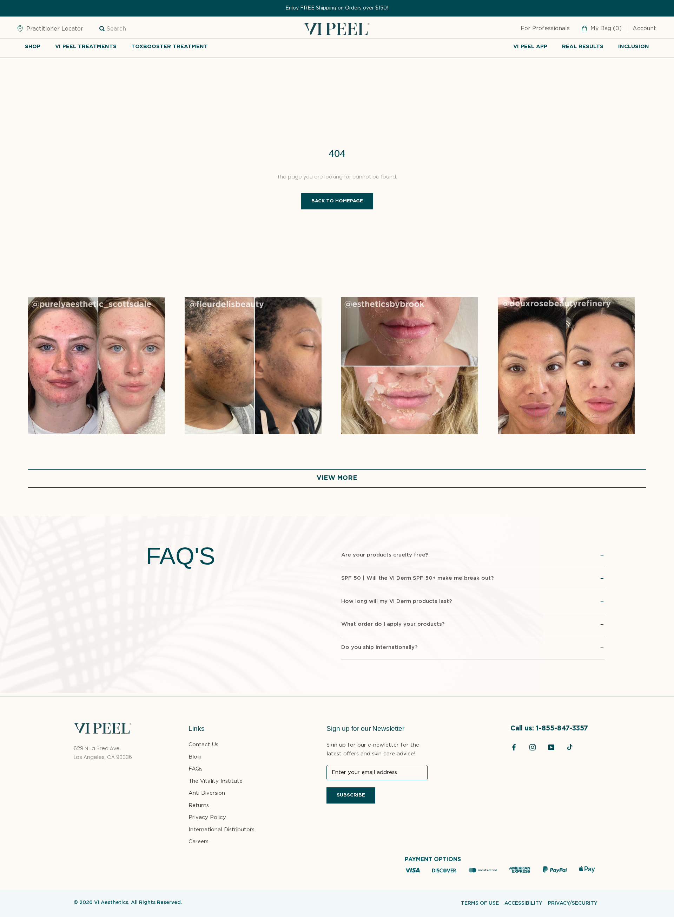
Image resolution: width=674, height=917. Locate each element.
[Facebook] (514, 747)
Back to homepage (337, 201)
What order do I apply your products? (392, 624)
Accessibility (523, 903)
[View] (96, 301)
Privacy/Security (572, 903)
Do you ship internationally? (379, 647)
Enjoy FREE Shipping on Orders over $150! (336, 8)
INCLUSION (633, 46)
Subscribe (351, 795)
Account (644, 29)
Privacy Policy (207, 817)
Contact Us (203, 744)
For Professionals (545, 29)
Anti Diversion (207, 793)
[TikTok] (570, 747)
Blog (195, 757)
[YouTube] (551, 747)
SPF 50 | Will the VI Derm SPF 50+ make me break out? (417, 578)
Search (116, 29)
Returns (199, 805)
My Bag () (605, 29)
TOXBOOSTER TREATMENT (169, 46)
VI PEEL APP (530, 46)
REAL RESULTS (582, 46)
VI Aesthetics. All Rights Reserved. (138, 902)
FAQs (196, 769)
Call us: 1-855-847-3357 (549, 728)
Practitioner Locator (54, 29)
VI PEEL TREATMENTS (86, 46)
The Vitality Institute (216, 781)
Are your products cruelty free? (384, 555)
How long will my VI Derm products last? (396, 601)
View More (337, 478)
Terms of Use (480, 903)
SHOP (32, 46)
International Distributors (222, 829)
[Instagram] (532, 747)
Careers (199, 841)
